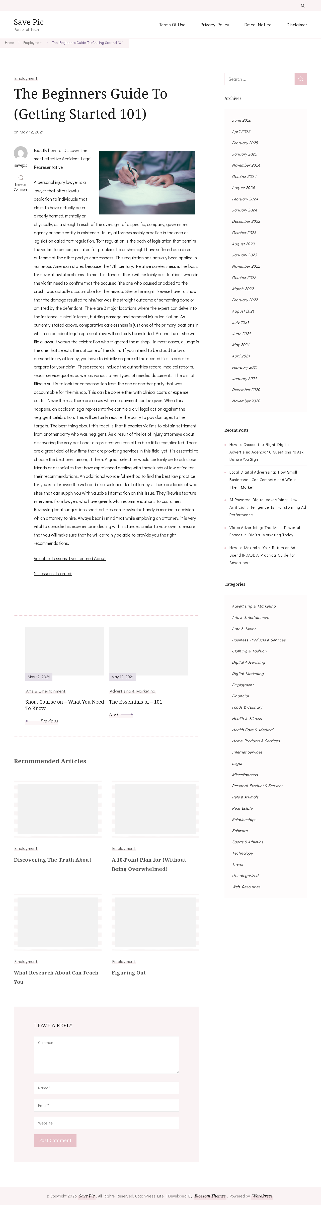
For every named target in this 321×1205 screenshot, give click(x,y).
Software (240, 830)
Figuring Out (129, 972)
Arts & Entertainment (250, 617)
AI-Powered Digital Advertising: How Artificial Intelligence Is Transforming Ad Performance (267, 507)
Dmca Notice (258, 25)
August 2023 (243, 243)
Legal (237, 763)
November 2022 (246, 266)
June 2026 (241, 120)
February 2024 (245, 198)
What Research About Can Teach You (56, 977)
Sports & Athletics (247, 841)
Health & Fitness (247, 718)
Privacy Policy (215, 25)
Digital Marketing (248, 673)
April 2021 (241, 355)
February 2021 (245, 367)
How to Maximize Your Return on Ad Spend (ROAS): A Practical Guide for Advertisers (262, 555)
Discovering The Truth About (52, 859)
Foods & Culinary (247, 707)
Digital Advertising (248, 662)
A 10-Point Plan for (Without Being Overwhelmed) (149, 864)
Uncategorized (245, 875)
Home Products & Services (256, 740)
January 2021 (244, 378)
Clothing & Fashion (249, 650)
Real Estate (242, 808)
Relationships (244, 819)
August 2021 (243, 311)
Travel (237, 864)
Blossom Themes (210, 1196)
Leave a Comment (22, 186)
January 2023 (244, 254)
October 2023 (244, 232)
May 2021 (240, 344)
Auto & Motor (244, 628)
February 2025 (245, 142)
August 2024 (243, 187)
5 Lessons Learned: (53, 573)
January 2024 (244, 209)
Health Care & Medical (252, 729)
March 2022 (243, 288)
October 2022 (244, 277)
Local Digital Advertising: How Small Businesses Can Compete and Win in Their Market (263, 479)
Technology (242, 853)
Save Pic (29, 22)
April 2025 (241, 131)
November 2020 (246, 400)
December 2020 (246, 389)
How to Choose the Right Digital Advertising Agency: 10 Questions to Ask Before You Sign (266, 452)
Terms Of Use (172, 25)
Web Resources (246, 886)
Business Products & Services (258, 639)
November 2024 (246, 165)
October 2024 (244, 176)
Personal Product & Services (257, 785)
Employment (26, 78)
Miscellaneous (245, 774)
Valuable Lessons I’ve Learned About (70, 558)
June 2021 (241, 333)
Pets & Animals (245, 796)
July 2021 (240, 322)
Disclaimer (296, 25)
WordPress (262, 1196)
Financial (240, 695)
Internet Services (247, 752)
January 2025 (244, 154)
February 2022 (245, 299)
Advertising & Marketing (254, 606)
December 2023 (246, 221)
